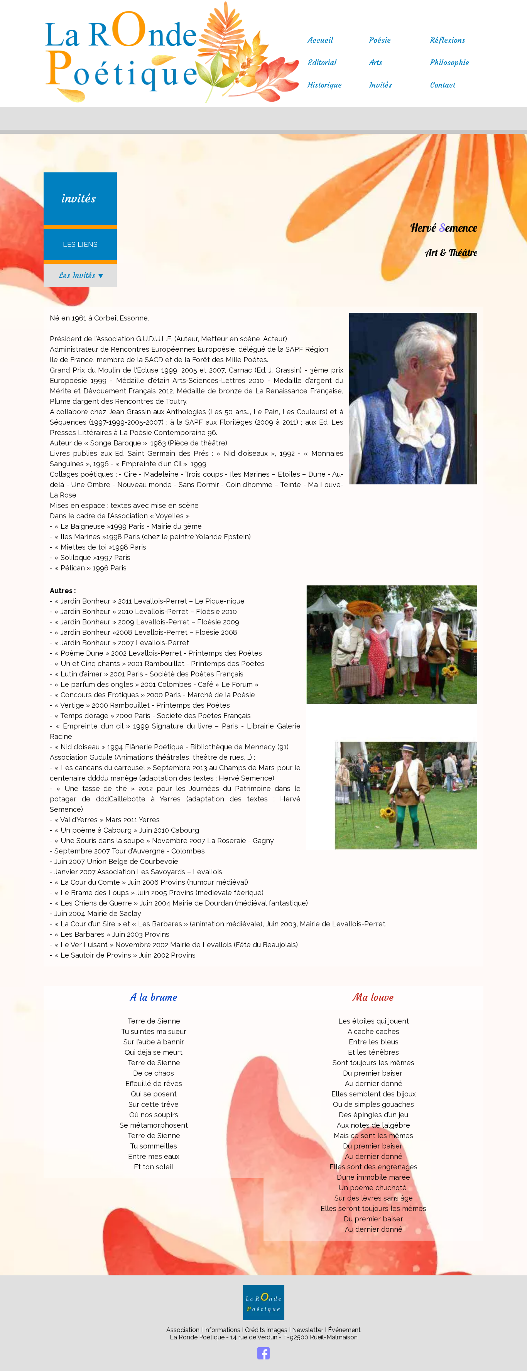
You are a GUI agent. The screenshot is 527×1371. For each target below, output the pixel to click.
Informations (222, 1330)
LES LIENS (80, 244)
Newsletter (308, 1330)
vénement (346, 1330)
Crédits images (266, 1330)
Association (183, 1330)
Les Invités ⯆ (81, 275)
